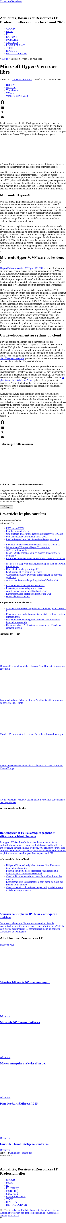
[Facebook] (33, 102)
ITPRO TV (11, 50)
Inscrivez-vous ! (8, 944)
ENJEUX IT (12, 37)
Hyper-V (10, 84)
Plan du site (13, 1215)
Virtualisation (12, 90)
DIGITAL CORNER (16, 53)
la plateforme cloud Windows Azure (32, 378)
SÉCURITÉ (12, 42)
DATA (9, 31)
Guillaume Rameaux (22, 79)
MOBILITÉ (12, 39)
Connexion (15, 1152)
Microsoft (11, 87)
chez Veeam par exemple (12, 358)
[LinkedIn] (33, 107)
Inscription (27, 1152)
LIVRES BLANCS (15, 45)
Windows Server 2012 (17, 95)
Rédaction (16, 1210)
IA (7, 34)
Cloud (5, 58)
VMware (10, 93)
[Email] (33, 116)
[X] (33, 112)
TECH (9, 48)
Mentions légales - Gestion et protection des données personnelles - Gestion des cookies (29, 1213)
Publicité (25, 1210)
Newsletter (35, 1210)
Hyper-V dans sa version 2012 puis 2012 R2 (21, 268)
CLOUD (10, 28)
